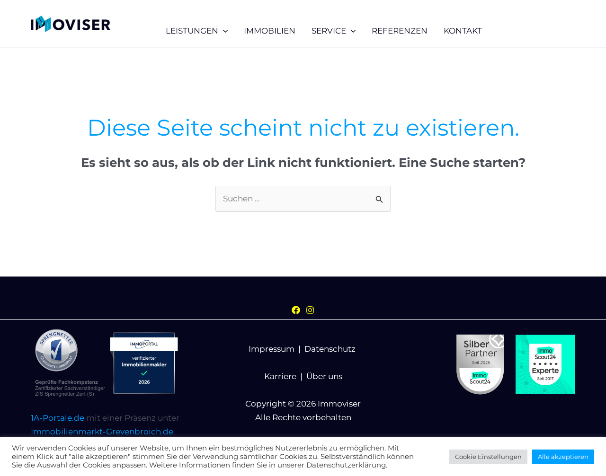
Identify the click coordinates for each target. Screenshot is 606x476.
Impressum (271, 349)
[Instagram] (310, 310)
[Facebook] (296, 310)
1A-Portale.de (57, 418)
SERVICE (329, 30)
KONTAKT (463, 30)
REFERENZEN (400, 30)
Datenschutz (330, 349)
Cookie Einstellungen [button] (488, 456)
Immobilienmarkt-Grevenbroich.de (102, 431)
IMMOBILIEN (269, 30)
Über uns (324, 376)
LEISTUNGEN (192, 30)
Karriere (280, 376)
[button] (223, 30)
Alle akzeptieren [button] (563, 456)
